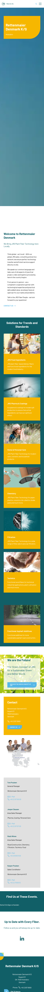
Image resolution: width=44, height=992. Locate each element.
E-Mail (12, 797)
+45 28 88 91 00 (15, 856)
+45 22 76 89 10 (15, 883)
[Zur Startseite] (8, 3)
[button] (40, 3)
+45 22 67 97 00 (15, 826)
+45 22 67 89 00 (15, 799)
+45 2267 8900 (15, 721)
